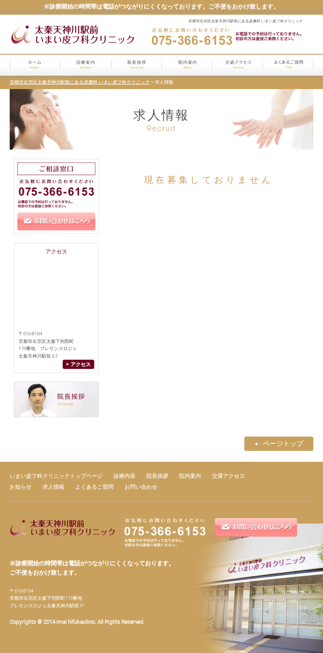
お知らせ (21, 487)
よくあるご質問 (94, 487)
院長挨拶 (157, 476)
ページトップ (283, 444)
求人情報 (53, 487)
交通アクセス (228, 476)
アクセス (80, 364)
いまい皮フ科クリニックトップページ (56, 476)
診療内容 (124, 476)
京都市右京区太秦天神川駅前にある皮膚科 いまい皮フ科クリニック (80, 82)
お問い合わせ (140, 487)
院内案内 (190, 476)
